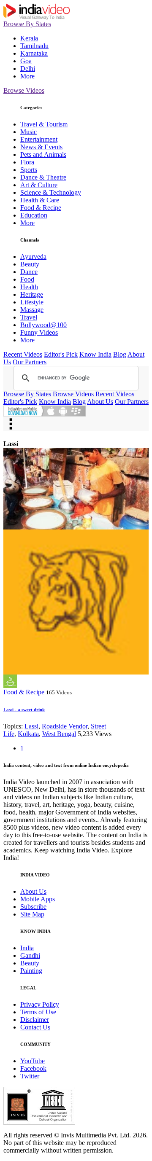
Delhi (27, 68)
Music (28, 131)
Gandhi (30, 955)
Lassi (31, 726)
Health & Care (39, 200)
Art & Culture (38, 184)
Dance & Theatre (43, 177)
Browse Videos (23, 90)
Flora (27, 162)
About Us (100, 401)
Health (29, 286)
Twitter (29, 1076)
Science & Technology (50, 192)
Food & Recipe (40, 207)
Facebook (33, 1068)
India (27, 947)
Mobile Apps (37, 899)
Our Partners (29, 362)
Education (33, 215)
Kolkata (28, 733)
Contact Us (35, 1027)
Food (27, 279)
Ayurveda (33, 256)
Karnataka (34, 53)
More (27, 76)
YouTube (32, 1060)
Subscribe (33, 906)
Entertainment (38, 139)
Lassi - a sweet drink (24, 709)
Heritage (31, 294)
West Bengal (59, 733)
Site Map (32, 914)
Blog (119, 354)
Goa (26, 60)
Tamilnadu (34, 45)
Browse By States (27, 23)
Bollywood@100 (43, 324)
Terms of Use (38, 1012)
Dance (29, 271)
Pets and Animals (43, 154)
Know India (95, 354)
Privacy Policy (39, 1004)
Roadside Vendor (64, 726)
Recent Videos (22, 354)
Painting (31, 970)
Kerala (29, 38)
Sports (28, 169)
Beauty (29, 264)
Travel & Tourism (44, 124)
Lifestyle (31, 302)
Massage (31, 309)
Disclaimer (34, 1019)
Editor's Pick (61, 354)
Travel (28, 317)
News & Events (41, 146)
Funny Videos (39, 332)
